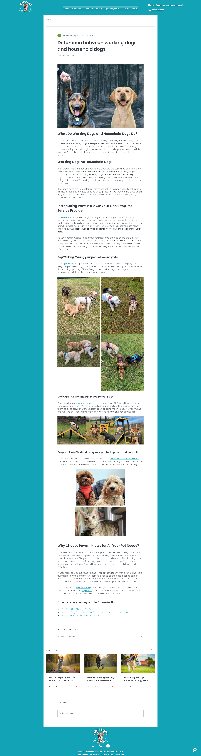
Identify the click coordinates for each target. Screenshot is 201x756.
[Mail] (149, 5)
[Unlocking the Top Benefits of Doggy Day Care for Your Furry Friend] (138, 663)
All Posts (49, 19)
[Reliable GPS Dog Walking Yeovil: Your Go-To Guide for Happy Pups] (100, 663)
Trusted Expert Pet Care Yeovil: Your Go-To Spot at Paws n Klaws (62, 679)
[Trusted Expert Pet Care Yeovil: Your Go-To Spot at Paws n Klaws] (63, 663)
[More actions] (142, 35)
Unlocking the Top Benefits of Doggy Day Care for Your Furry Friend (136, 679)
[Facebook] (108, 746)
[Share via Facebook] (58, 629)
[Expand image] (78, 306)
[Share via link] (76, 629)
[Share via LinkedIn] (70, 629)
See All (152, 649)
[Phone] (149, 9)
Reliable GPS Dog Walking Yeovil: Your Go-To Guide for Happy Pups (100, 679)
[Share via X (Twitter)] (64, 629)
